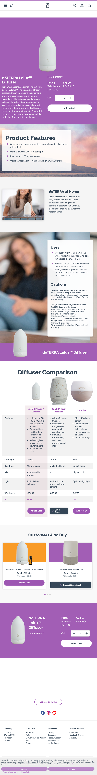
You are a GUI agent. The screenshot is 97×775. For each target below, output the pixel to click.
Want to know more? (10, 772)
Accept (24, 769)
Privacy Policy (25, 772)
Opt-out (71, 769)
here (72, 764)
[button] (45, 594)
